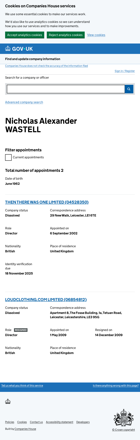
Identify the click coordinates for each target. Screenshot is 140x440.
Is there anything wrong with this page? (116, 385)
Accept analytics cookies (24, 35)
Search (129, 89)
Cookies (22, 422)
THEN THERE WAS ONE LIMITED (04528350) (47, 202)
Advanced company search (24, 102)
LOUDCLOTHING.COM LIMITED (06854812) (46, 299)
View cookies (96, 35)
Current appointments (28, 157)
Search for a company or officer (27, 78)
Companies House (25, 428)
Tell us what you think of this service (22, 385)
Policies (9, 422)
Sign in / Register (125, 71)
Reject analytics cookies (66, 35)
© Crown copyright (123, 429)
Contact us (36, 422)
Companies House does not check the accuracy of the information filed (46, 65)
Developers (83, 422)
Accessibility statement (59, 422)
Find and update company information (32, 59)
